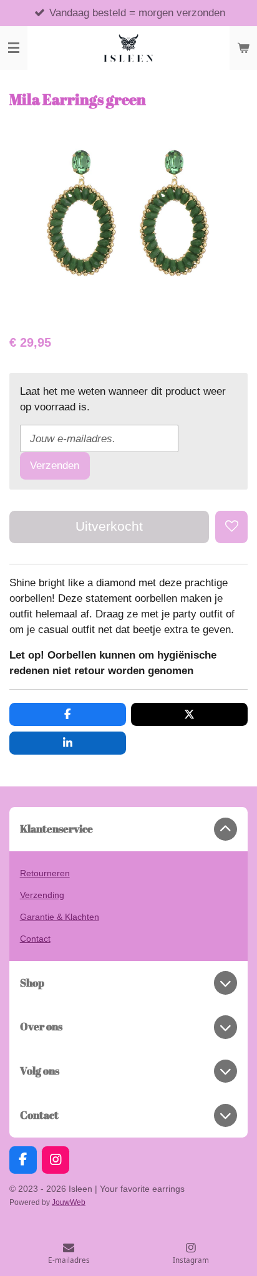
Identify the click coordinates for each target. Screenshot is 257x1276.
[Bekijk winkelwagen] (243, 48)
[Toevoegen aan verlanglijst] (231, 527)
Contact (35, 939)
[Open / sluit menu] (13, 48)
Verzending (42, 895)
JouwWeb (68, 1202)
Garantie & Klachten (59, 917)
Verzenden (54, 465)
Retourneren (45, 873)
